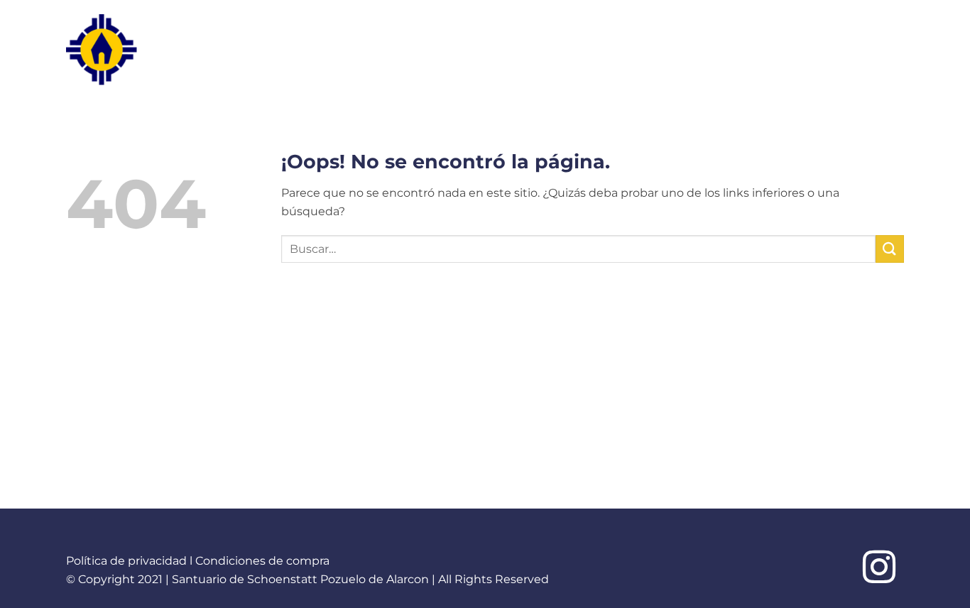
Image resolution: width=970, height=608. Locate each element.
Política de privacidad (126, 561)
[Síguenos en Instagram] (879, 569)
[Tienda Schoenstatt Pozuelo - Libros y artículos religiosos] (129, 49)
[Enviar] (890, 249)
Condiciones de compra (262, 561)
